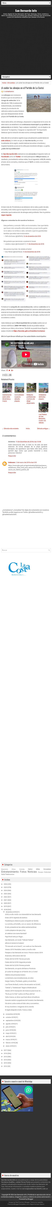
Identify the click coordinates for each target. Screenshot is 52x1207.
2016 (5, 1053)
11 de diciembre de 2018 (35, 244)
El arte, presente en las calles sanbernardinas (20, 927)
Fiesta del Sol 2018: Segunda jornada (18, 962)
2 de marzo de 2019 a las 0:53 (26, 462)
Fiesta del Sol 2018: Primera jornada (17, 965)
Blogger (30, 1199)
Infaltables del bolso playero (42, 397)
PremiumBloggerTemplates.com (18, 1204)
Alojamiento (4, 869)
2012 (5, 1066)
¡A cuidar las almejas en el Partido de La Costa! (22, 87)
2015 (5, 1056)
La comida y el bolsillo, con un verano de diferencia (23, 924)
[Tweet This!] (9, 370)
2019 (5, 906)
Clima (13, 869)
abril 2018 (9, 1036)
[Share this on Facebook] (7, 370)
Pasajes (40, 872)
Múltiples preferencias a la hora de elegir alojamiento (31, 399)
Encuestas (11, 83)
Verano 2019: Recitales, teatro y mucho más (20, 949)
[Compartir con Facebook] (10, 375)
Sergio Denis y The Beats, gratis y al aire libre (20, 981)
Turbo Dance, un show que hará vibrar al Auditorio (22, 997)
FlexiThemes (19, 1202)
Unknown (11, 462)
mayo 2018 (9, 1033)
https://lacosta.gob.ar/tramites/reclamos (29, 331)
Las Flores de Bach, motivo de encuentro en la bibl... (23, 984)
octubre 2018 (10, 1017)
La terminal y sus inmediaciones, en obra (19, 978)
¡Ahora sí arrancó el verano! (14, 943)
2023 (5, 894)
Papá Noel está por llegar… (14, 937)
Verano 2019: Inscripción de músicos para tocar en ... (23, 991)
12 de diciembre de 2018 (32, 236)
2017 (5, 1050)
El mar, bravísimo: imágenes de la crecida (19, 1007)
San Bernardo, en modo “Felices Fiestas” (19, 940)
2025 (5, 887)
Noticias (32, 871)
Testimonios (10, 874)
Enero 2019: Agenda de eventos (16, 918)
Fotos (23, 871)
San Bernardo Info (26, 10)
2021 (5, 900)
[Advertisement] (26, 46)
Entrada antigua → (43, 428)
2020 (5, 903)
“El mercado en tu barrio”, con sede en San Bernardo (23, 946)
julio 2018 (9, 1027)
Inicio (28, 428)
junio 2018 (9, 1030)
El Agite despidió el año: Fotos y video (18, 1010)
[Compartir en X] (8, 375)
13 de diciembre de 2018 (31, 252)
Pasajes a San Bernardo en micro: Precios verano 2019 (24, 952)
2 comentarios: (9, 91)
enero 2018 (9, 1046)
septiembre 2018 (11, 1020)
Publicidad (47, 872)
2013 (5, 1063)
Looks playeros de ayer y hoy (15, 930)
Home (4, 83)
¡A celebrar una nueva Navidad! (15, 933)
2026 (5, 884)
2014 (5, 1060)
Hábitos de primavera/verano (15, 975)
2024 (5, 890)
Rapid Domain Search (37, 1204)
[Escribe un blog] (6, 375)
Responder (12, 456)
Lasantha (40, 1202)
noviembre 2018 (11, 1014)
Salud (3, 874)
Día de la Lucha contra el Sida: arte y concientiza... (22, 1003)
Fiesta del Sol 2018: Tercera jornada (17, 959)
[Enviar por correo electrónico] (3, 375)
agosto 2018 (10, 1024)
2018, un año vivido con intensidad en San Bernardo (23, 914)
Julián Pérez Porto (23, 1182)
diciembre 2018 (11, 912)
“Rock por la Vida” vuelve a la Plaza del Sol (20, 994)
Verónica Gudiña (7, 1182)
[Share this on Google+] (12, 370)
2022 (5, 897)
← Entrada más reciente (10, 428)
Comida (21, 869)
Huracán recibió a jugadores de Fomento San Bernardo (24, 1000)
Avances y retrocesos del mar (15, 956)
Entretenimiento (10, 871)
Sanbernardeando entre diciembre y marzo (6, 398)
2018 (5, 909)
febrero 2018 (10, 1043)
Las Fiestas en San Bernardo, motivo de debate (43, 418)
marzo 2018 (10, 1039)
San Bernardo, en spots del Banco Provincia (20, 968)
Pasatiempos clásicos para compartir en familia (21, 921)
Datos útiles (34, 869)
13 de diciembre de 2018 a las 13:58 (28, 442)
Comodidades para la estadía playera (19, 398)
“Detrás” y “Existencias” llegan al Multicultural (20, 988)
